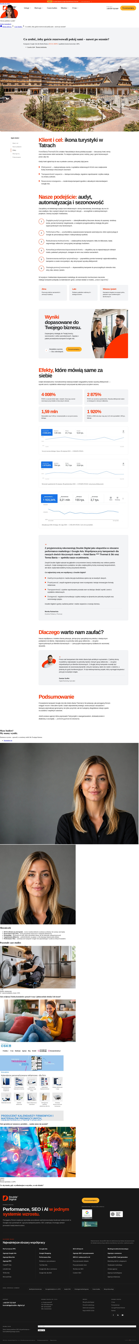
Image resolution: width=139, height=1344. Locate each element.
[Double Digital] (11, 1198)
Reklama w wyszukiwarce (47, 1261)
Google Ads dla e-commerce (48, 1269)
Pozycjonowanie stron (80, 1265)
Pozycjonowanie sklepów (81, 1261)
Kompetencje (115, 1305)
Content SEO (77, 1273)
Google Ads (30, 47)
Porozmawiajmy (128, 8)
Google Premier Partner (118, 1307)
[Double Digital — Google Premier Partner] (94, 1214)
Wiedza (64, 8)
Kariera (113, 1310)
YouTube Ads (43, 1265)
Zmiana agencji (112, 1269)
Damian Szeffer (64, 678)
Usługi (26, 8)
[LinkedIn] (118, 1315)
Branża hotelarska (41, 47)
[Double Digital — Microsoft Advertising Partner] (94, 1224)
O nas (74, 8)
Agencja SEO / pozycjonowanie (83, 1253)
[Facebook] (113, 1315)
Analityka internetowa (35, 1289)
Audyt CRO (67, 1289)
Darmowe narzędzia (88, 1307)
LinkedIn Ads (7, 1269)
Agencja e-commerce (115, 1253)
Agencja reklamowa (114, 1277)
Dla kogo (38, 8)
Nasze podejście (17, 146)
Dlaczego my (16, 153)
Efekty (14, 150)
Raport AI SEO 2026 (88, 1310)
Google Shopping (45, 1253)
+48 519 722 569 (9, 1302)
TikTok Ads (6, 1273)
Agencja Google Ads (9, 1253)
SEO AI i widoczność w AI (81, 1257)
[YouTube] (122, 1315)
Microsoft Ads (7, 1277)
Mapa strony (53, 1340)
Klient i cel (15, 143)
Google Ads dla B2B (45, 1273)
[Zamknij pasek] (136, 1)
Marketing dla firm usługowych (117, 1261)
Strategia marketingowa (82, 1289)
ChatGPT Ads (7, 1265)
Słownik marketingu (88, 1305)
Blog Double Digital (88, 1302)
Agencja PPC (7, 1261)
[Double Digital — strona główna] (10, 8)
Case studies (52, 8)
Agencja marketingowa (115, 1273)
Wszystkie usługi (109, 1289)
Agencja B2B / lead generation (118, 1257)
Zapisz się (41, 1330)
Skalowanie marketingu (115, 1265)
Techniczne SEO (78, 1269)
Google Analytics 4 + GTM (53, 1289)
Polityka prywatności (42, 1340)
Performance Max (45, 1257)
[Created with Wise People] (130, 1340)
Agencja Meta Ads (9, 1257)
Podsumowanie (17, 157)
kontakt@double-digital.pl (14, 1305)
